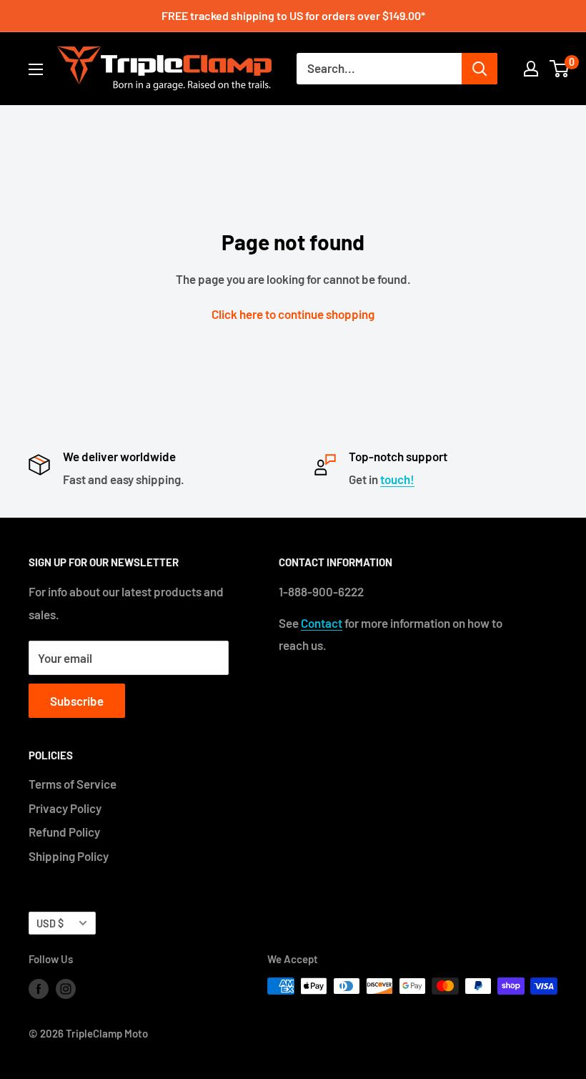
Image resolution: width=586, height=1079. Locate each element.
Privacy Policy (65, 808)
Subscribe (77, 701)
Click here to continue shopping (293, 314)
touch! (397, 479)
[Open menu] (36, 69)
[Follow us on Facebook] (39, 988)
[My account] (531, 69)
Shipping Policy (69, 856)
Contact (321, 623)
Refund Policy (64, 831)
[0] (560, 68)
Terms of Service (72, 784)
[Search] (479, 68)
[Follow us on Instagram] (66, 988)
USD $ (50, 923)
